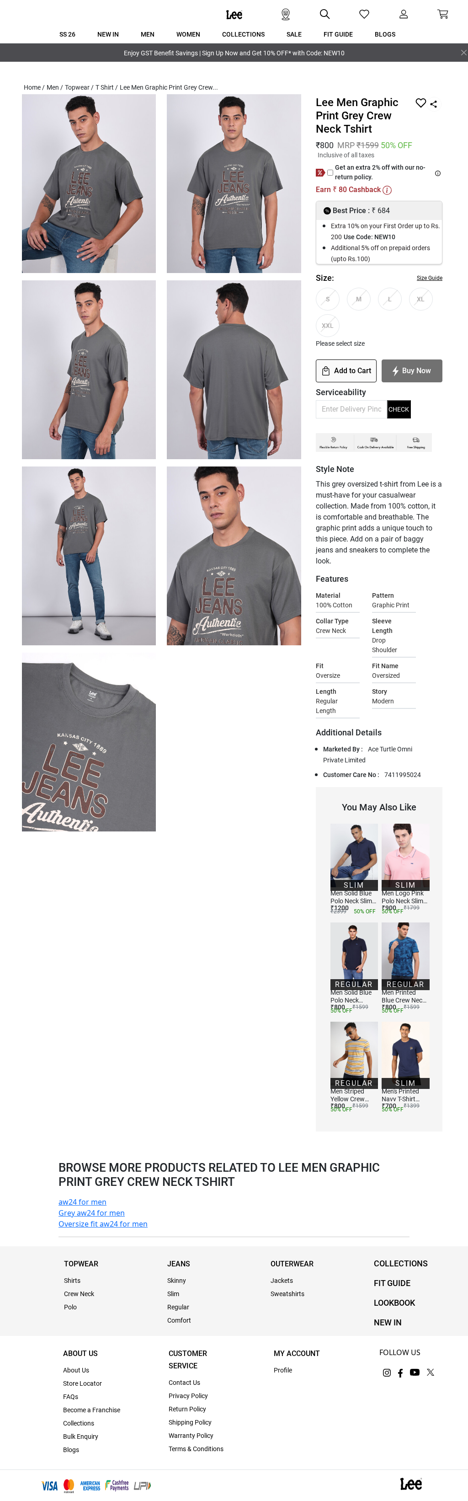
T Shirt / (107, 87)
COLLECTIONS (401, 1263)
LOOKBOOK (394, 1303)
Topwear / (79, 87)
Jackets (282, 1280)
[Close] (464, 52)
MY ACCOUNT (297, 1353)
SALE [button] (294, 34)
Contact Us (184, 1382)
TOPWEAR (81, 1264)
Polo (70, 1307)
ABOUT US (80, 1353)
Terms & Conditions (196, 1449)
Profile (283, 1370)
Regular (178, 1307)
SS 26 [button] (67, 34)
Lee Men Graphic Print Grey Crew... (169, 87)
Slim (173, 1293)
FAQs (70, 1396)
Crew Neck (79, 1293)
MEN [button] (147, 34)
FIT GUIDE (392, 1283)
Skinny (176, 1280)
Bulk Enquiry (80, 1436)
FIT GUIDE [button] (338, 34)
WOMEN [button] (188, 34)
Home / (34, 87)
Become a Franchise (91, 1410)
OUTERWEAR (292, 1264)
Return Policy (187, 1409)
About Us (76, 1370)
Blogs (71, 1449)
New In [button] (108, 34)
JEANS (178, 1264)
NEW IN (388, 1322)
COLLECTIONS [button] (243, 34)
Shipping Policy (190, 1422)
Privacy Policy (188, 1395)
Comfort (179, 1320)
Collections (78, 1423)
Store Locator (82, 1383)
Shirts (72, 1280)
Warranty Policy (191, 1435)
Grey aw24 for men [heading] (91, 1213)
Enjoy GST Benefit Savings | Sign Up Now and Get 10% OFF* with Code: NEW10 (234, 53)
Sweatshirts (287, 1293)
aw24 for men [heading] (82, 1202)
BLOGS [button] (385, 34)
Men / (55, 87)
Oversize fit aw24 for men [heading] (103, 1224)
